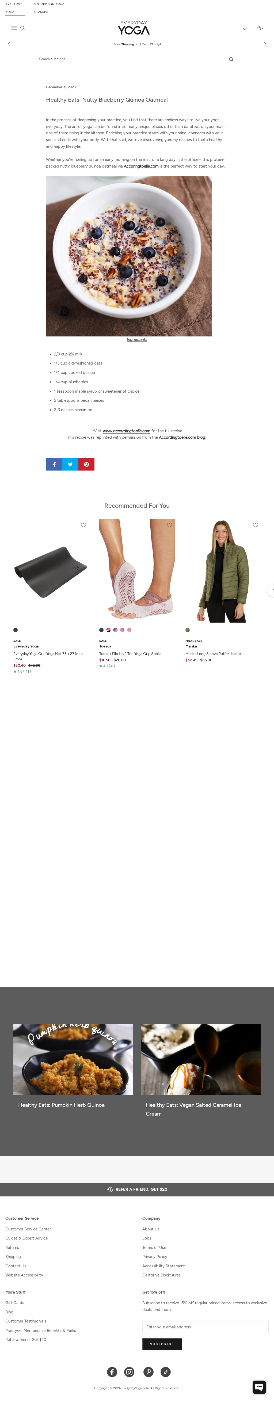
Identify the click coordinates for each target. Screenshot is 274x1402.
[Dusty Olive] (187, 630)
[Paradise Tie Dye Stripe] (122, 630)
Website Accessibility (24, 1275)
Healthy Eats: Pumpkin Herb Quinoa (61, 1105)
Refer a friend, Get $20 (25, 1339)
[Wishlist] (245, 27)
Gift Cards (14, 1302)
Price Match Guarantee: (137, 44)
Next (257, 15)
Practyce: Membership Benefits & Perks (40, 1330)
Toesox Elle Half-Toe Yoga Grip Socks (130, 653)
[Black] (15, 630)
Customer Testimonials (25, 1321)
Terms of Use (154, 1247)
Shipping (13, 1256)
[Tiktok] (166, 1371)
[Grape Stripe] (115, 630)
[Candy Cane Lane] (108, 630)
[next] (265, 44)
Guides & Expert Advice (26, 1238)
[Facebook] (112, 1371)
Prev (239, 15)
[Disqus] (137, 754)
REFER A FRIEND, (141, 1189)
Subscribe (162, 1344)
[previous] (9, 44)
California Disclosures (161, 1275)
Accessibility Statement (163, 1266)
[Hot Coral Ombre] (129, 630)
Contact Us (15, 1266)
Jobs (146, 1238)
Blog (9, 1312)
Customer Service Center (28, 1229)
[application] (259, 1387)
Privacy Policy (154, 1256)
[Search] (22, 28)
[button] (22, 671)
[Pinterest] (149, 1371)
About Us (150, 1229)
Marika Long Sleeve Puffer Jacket (213, 653)
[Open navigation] (14, 28)
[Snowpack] (101, 630)
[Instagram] (130, 1371)
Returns (12, 1247)
